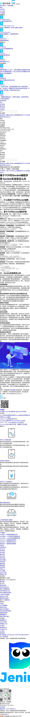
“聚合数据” (13, 390)
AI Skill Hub (3, 572)
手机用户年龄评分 (5, 461)
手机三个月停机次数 (5, 440)
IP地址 (2, 603)
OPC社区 (2, 11)
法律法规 (2, 561)
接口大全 (18, 411)
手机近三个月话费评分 (6, 481)
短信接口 (2, 633)
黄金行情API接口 (4, 616)
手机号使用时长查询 (5, 592)
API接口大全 (3, 629)
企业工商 (7, 411)
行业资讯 (2, 170)
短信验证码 (3, 585)
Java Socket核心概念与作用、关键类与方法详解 (13, 424)
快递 (28, 115)
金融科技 (13, 411)
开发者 (2, 545)
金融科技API (3, 627)
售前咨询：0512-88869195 (7, 709)
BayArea (2, 549)
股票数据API (3, 614)
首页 (1, 7)
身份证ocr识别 (4, 596)
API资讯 (2, 631)
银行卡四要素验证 (5, 589)
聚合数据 (6, 181)
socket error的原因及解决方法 (8, 419)
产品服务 (2, 532)
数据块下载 (3, 574)
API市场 (2, 9)
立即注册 (2, 707)
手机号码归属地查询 (5, 611)
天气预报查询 (3, 605)
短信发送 (2, 115)
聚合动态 (2, 106)
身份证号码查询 (4, 609)
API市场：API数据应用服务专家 (8, 534)
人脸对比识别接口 (5, 594)
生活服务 (2, 411)
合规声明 (2, 567)
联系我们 (2, 581)
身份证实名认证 (4, 587)
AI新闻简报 (17, 115)
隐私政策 (2, 565)
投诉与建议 (3, 560)
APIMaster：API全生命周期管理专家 (10, 538)
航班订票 (2, 117)
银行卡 (22, 115)
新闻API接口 (3, 607)
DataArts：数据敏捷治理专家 (8, 540)
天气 (25, 115)
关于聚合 (2, 104)
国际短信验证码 (4, 598)
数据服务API (3, 620)
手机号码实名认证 (5, 591)
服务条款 (2, 563)
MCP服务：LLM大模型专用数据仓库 (10, 536)
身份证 (12, 115)
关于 (1, 102)
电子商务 (23, 411)
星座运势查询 (3, 613)
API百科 (2, 110)
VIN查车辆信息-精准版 (6, 520)
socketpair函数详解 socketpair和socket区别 (12, 420)
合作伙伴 (2, 108)
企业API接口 (3, 622)
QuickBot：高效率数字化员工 (8, 542)
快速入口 (2, 569)
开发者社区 (3, 547)
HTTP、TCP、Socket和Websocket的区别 (12, 422)
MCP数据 (2, 571)
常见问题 (2, 558)
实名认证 (7, 117)
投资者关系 (3, 100)
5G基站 (7, 115)
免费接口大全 (3, 624)
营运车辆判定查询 (5, 502)
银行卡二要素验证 (5, 600)
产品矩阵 (2, 13)
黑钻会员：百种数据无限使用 (8, 543)
